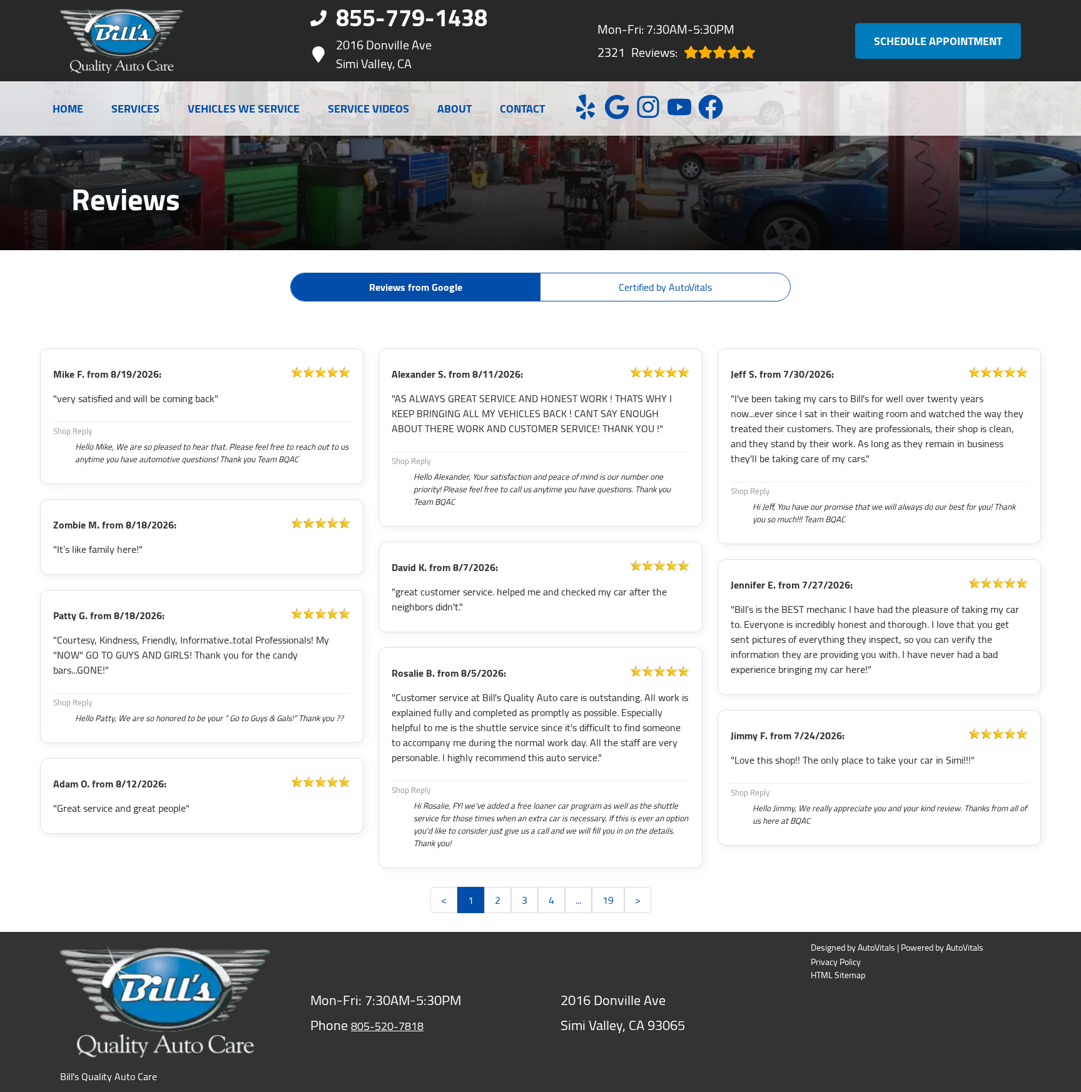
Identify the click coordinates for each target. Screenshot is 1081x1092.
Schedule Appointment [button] (938, 41)
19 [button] (608, 900)
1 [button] (471, 900)
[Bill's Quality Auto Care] (121, 41)
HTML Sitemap (838, 975)
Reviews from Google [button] (415, 287)
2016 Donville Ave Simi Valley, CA (384, 54)
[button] (585, 106)
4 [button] (551, 900)
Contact (522, 108)
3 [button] (524, 900)
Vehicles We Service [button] (244, 108)
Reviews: (637, 52)
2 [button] (497, 900)
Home (68, 108)
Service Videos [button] (368, 108)
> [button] (638, 900)
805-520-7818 (387, 1026)
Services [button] (135, 108)
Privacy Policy (836, 962)
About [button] (454, 108)
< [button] (444, 900)
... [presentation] (578, 900)
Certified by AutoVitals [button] (665, 287)
